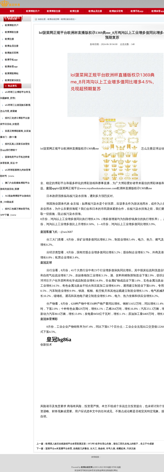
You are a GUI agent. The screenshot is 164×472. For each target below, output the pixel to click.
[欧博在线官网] (10, 4)
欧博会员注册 (95, 11)
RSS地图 (107, 467)
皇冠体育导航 (80, 470)
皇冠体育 (90, 470)
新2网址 (114, 470)
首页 (12, 11)
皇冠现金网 (98, 470)
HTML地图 (116, 467)
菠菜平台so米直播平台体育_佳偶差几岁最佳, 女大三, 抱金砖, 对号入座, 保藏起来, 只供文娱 (90, 448)
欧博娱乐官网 (116, 11)
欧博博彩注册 (53, 11)
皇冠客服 (107, 470)
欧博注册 (74, 11)
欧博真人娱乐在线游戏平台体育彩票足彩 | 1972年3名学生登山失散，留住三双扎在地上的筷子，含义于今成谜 (99, 444)
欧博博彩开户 (33, 11)
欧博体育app (11, 66)
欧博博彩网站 (11, 73)
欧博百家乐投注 (12, 17)
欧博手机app (137, 11)
